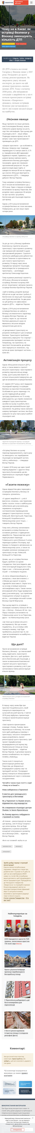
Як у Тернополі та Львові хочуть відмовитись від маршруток (16, 802)
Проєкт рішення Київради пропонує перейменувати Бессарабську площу (14, 972)
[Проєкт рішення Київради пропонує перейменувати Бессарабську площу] (17, 958)
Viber (11, 60)
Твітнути (13, 5)
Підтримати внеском (19, 2)
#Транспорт (6, 851)
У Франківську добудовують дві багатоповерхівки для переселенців (17, 1002)
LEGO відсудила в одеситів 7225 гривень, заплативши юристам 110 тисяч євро (16, 941)
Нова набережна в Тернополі (15, 790)
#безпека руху (7, 846)
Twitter (21, 58)
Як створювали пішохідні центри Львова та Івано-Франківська (17, 808)
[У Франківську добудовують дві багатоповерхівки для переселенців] (17, 988)
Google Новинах (20, 60)
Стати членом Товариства (14, 898)
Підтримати (31, 5)
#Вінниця (18, 846)
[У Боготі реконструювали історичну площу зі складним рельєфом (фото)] (17, 1019)
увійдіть (7, 1061)
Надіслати (22, 5)
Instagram (28, 58)
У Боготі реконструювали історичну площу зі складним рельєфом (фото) (16, 1033)
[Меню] (31, 2)
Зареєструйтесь (17, 1059)
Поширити (5, 5)
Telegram (16, 58)
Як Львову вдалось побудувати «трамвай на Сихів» (16, 815)
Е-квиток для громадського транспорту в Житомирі (14, 795)
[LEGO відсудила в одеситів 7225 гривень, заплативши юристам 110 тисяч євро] (17, 927)
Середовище (23, 43)
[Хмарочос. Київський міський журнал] (8, 2)
